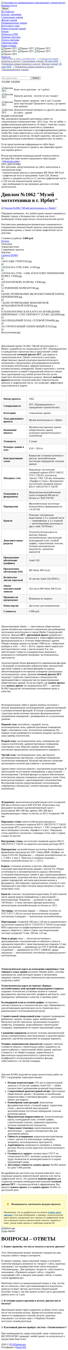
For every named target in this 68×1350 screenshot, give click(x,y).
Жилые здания (9, 20)
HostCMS (21, 1347)
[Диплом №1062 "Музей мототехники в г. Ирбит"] (29, 208)
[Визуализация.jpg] (2, 329)
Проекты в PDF (9, 34)
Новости (6, 57)
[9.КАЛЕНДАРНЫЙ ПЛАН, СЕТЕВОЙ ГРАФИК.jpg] (2, 317)
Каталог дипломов (11, 14)
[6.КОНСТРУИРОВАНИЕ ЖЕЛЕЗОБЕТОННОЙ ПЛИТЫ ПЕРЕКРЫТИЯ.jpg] (2, 291)
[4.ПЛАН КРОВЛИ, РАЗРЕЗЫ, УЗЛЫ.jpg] (2, 279)
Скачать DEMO (9, 255)
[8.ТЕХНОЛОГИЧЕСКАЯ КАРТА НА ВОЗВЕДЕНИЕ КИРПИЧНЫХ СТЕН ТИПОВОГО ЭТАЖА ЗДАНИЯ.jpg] (2, 308)
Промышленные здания (14, 23)
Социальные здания (12, 17)
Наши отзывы (8, 45)
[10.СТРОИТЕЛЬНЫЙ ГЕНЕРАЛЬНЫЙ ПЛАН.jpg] (2, 323)
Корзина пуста (9, 5)
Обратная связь (9, 42)
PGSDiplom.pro (17, 1344)
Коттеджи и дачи (10, 25)
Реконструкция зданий (13, 28)
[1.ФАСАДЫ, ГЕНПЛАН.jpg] (2, 258)
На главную (7, 11)
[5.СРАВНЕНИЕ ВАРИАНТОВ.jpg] (2, 285)
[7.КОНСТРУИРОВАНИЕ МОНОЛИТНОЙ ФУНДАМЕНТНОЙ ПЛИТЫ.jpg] (2, 300)
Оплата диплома (10, 40)
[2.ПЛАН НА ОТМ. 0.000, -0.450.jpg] (2, 264)
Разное (5, 31)
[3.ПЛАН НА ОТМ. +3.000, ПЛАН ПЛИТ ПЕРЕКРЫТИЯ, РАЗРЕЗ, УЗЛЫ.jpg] (2, 270)
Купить (5, 241)
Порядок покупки (11, 37)
